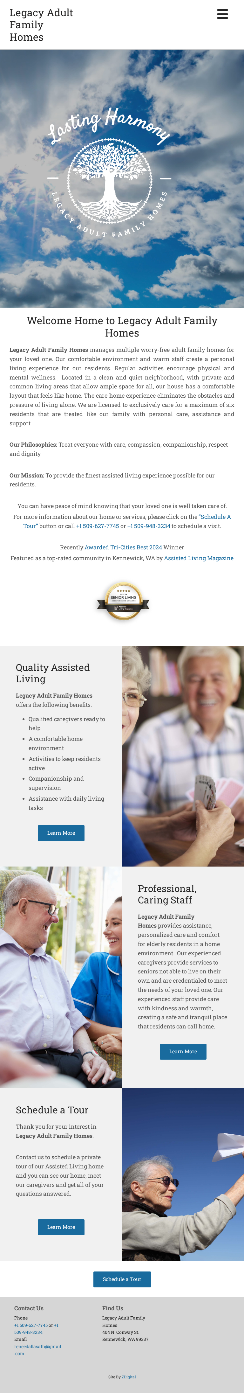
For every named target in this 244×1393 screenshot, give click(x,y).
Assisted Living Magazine (199, 558)
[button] (61, 833)
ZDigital (129, 1376)
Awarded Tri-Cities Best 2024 (123, 547)
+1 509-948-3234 (148, 526)
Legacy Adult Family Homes (41, 24)
